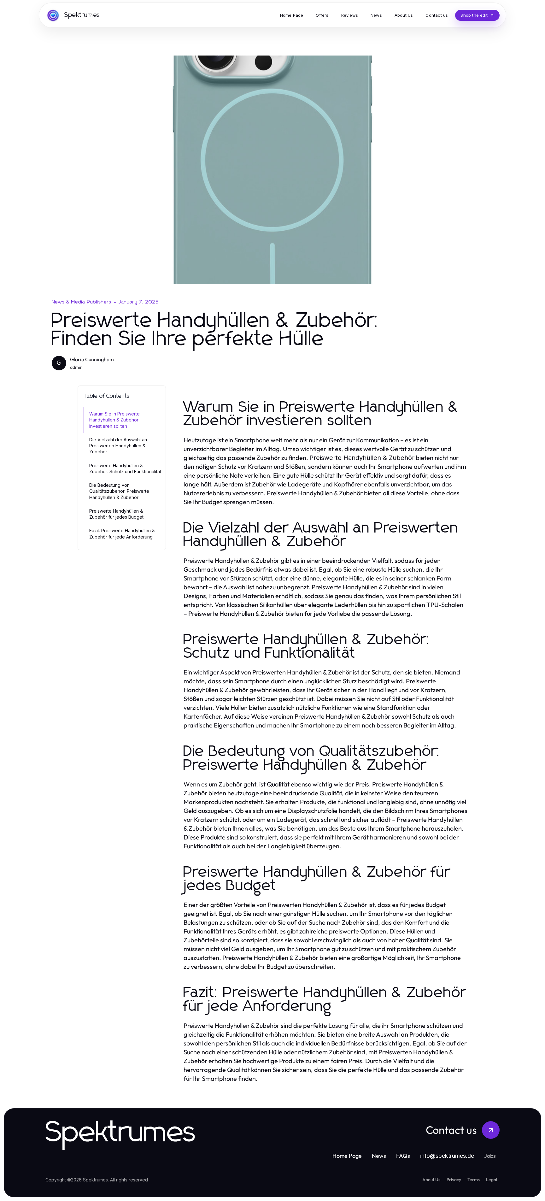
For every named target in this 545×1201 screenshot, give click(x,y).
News (379, 1155)
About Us (431, 1179)
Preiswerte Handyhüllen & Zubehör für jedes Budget (116, 514)
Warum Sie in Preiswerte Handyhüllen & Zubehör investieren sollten (114, 420)
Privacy (454, 1179)
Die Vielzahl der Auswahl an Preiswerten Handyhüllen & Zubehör (118, 446)
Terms (473, 1179)
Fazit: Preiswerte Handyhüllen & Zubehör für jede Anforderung (122, 533)
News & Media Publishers (82, 301)
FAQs (403, 1155)
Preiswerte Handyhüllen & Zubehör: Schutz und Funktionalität (125, 468)
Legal (491, 1179)
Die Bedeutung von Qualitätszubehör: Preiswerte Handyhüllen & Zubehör (119, 491)
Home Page (347, 1155)
